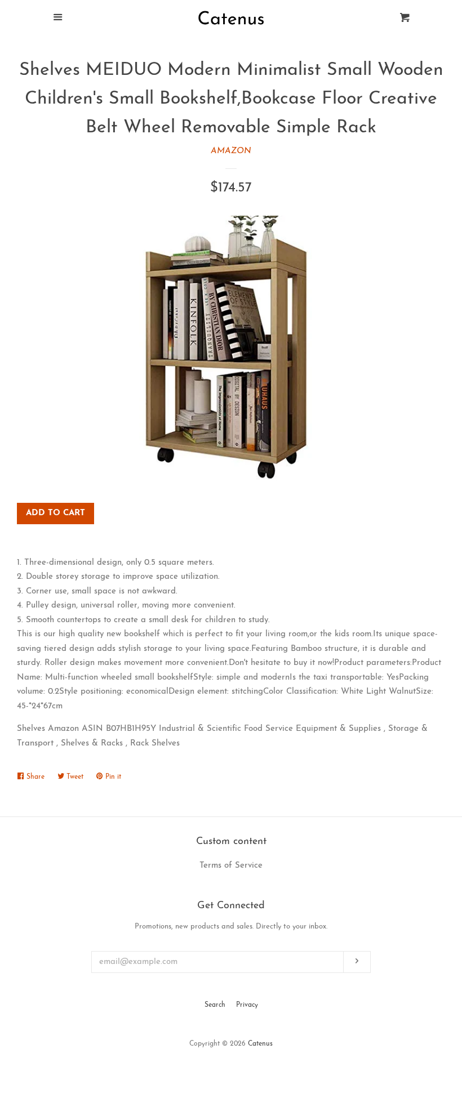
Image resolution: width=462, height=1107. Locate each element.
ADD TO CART (55, 513)
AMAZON (231, 151)
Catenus (260, 1044)
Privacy (247, 1005)
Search (215, 1005)
